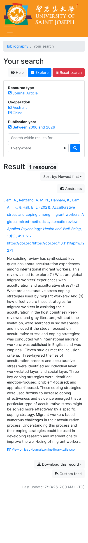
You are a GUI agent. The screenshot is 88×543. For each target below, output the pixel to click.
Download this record (60, 464)
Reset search (70, 72)
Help (19, 72)
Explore (41, 72)
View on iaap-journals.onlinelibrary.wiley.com (44, 449)
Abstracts (73, 188)
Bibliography (17, 46)
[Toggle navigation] (10, 30)
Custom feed (70, 473)
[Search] (75, 148)
